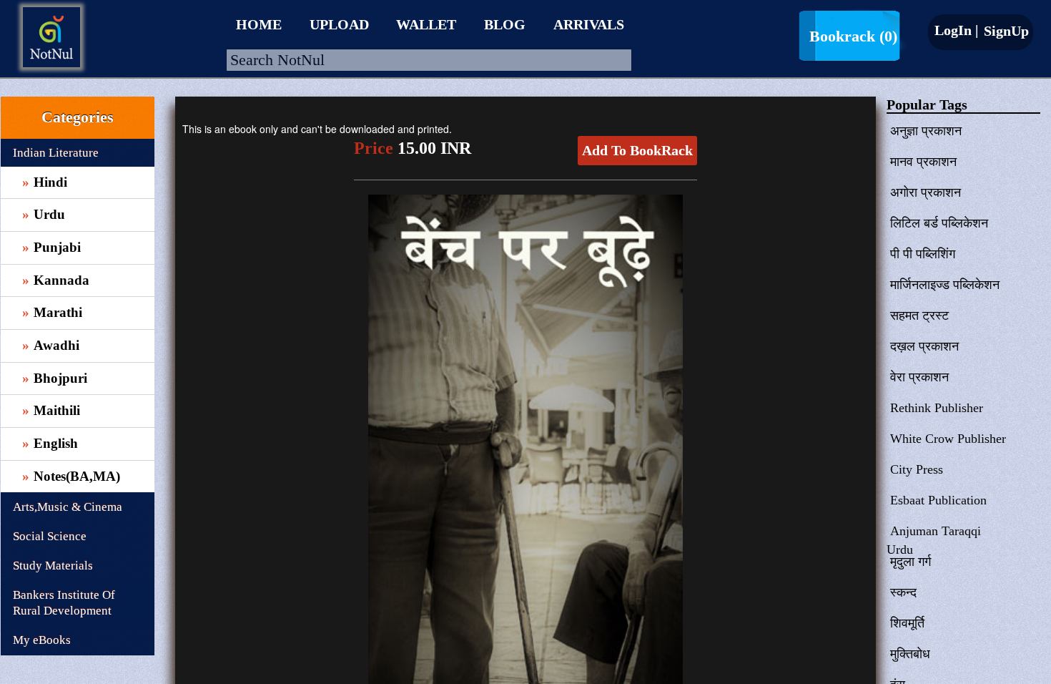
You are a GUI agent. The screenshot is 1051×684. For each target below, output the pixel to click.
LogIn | (956, 30)
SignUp (1004, 31)
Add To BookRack (637, 150)
